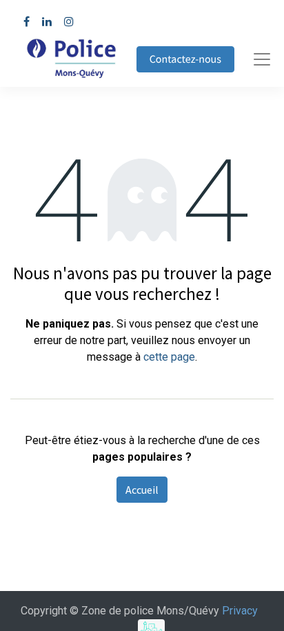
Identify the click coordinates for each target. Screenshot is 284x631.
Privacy (240, 610)
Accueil (142, 490)
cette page (169, 356)
